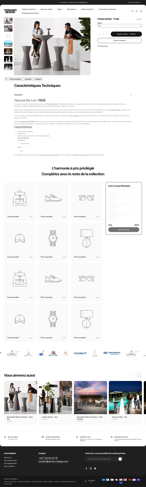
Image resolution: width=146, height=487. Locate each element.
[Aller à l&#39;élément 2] (8, 36)
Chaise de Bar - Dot (119, 417)
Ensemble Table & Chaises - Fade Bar (20, 418)
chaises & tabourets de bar (81, 155)
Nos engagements (10, 463)
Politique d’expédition (48, 481)
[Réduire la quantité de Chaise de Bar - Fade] (99, 34)
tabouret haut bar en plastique (49, 155)
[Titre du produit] (20, 198)
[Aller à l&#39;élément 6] (8, 59)
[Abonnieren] (120, 459)
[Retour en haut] (6, 79)
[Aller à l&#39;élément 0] (8, 21)
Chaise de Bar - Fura (50, 417)
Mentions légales (8, 483)
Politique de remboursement (10, 481)
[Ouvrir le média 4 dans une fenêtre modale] (52, 46)
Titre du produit (13, 217)
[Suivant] (86, 50)
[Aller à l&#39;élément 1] (8, 28)
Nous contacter (9, 466)
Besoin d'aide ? (104, 46)
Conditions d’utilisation (37, 481)
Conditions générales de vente (68, 481)
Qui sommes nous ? (10, 460)
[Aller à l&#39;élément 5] (8, 51)
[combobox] (135, 2)
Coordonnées (57, 481)
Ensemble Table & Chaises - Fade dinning (89, 418)
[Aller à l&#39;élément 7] (8, 67)
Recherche (7, 457)
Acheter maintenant (120, 40)
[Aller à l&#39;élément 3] (8, 44)
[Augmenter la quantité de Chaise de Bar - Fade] (107, 34)
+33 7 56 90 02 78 (82, 2)
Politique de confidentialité (24, 481)
